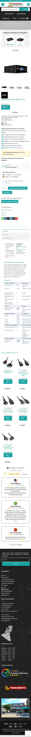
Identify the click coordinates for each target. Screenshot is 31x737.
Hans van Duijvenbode (15, 532)
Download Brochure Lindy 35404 (21, 250)
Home (5, 23)
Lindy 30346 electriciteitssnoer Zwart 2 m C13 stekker (8, 447)
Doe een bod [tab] (5, 234)
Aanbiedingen (21, 14)
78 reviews (24, 474)
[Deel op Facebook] (5, 218)
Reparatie (6, 18)
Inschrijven (15, 563)
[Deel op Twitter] (11, 218)
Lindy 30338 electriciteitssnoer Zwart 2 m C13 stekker (23, 411)
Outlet (15, 18)
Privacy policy (5, 577)
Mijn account (4, 595)
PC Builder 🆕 (23, 18)
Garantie (3, 587)
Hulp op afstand (5, 593)
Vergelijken (15, 112)
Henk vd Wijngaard (15, 483)
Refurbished (9, 14)
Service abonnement (6, 591)
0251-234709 (19, 0)
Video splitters (20, 25)
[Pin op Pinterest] (16, 218)
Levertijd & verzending (7, 583)
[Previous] (4, 69)
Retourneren (4, 585)
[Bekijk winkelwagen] (28, 4)
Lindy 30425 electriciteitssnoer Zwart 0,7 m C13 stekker (8, 411)
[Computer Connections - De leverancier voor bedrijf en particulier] (15, 4)
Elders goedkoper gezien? (8, 581)
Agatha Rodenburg (15, 506)
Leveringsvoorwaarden (7, 579)
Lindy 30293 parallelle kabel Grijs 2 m (8, 372)
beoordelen (11, 147)
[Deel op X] (8, 218)
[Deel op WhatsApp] (2, 218)
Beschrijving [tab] (5, 231)
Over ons (3, 575)
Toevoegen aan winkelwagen (18, 188)
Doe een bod (7, 192)
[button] (2, 4)
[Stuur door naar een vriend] (13, 218)
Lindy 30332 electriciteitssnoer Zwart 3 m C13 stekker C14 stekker (23, 373)
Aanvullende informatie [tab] (8, 238)
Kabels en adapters (14, 23)
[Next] (27, 69)
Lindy (4, 212)
